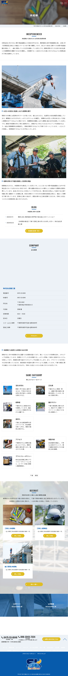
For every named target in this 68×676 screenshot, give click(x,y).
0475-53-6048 (21, 293)
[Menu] (65, 3)
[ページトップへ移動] (65, 639)
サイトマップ (42, 653)
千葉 (31, 475)
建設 (36, 475)
